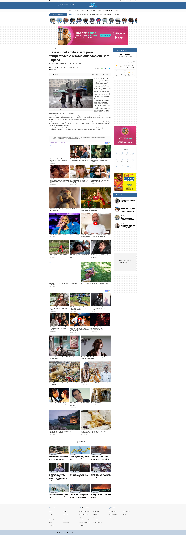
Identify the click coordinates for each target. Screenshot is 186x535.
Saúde (116, 10)
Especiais (100, 10)
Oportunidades (108, 10)
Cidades (82, 10)
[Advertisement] (125, 101)
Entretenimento (91, 10)
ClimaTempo (133, 62)
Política (76, 10)
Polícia (69, 10)
